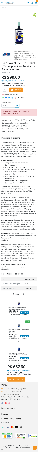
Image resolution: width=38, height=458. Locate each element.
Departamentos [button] (8, 408)
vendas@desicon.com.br (10, 394)
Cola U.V (6, 8)
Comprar (25, 312)
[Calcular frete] (17, 106)
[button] (32, 2)
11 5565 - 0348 (9, 389)
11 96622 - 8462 (9, 391)
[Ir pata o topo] (35, 448)
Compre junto (17, 379)
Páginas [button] (4, 414)
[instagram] (9, 403)
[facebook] (2, 403)
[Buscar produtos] (28, 2)
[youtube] (6, 403)
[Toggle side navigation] (1, 2)
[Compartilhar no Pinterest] (15, 98)
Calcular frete (6, 102)
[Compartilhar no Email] (18, 98)
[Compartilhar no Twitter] (9, 98)
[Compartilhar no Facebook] (6, 98)
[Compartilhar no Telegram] (12, 98)
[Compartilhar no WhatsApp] (2, 98)
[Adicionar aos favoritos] (10, 299)
